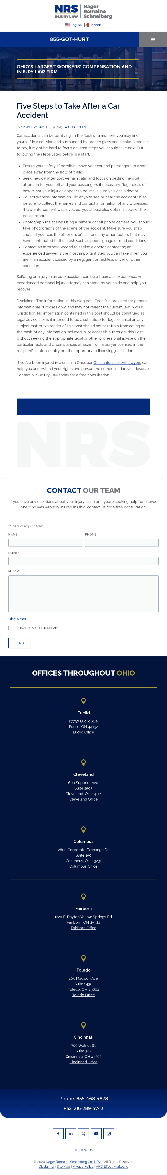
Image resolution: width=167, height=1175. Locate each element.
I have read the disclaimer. (40, 627)
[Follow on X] (83, 1133)
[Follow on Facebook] (58, 1133)
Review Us (83, 1150)
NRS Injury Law (32, 127)
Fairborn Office (83, 928)
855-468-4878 (92, 1098)
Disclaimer (17, 619)
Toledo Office (83, 995)
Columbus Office (83, 866)
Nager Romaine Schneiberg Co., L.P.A (73, 1162)
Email (13, 553)
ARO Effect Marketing (112, 1166)
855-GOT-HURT (69, 39)
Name (13, 534)
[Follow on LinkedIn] (70, 1133)
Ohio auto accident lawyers (117, 362)
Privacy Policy (83, 1166)
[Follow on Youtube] (96, 1133)
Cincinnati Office (84, 1062)
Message (16, 571)
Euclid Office (83, 732)
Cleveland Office (83, 799)
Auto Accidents (77, 127)
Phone (91, 534)
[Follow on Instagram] (108, 1133)
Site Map (63, 1166)
